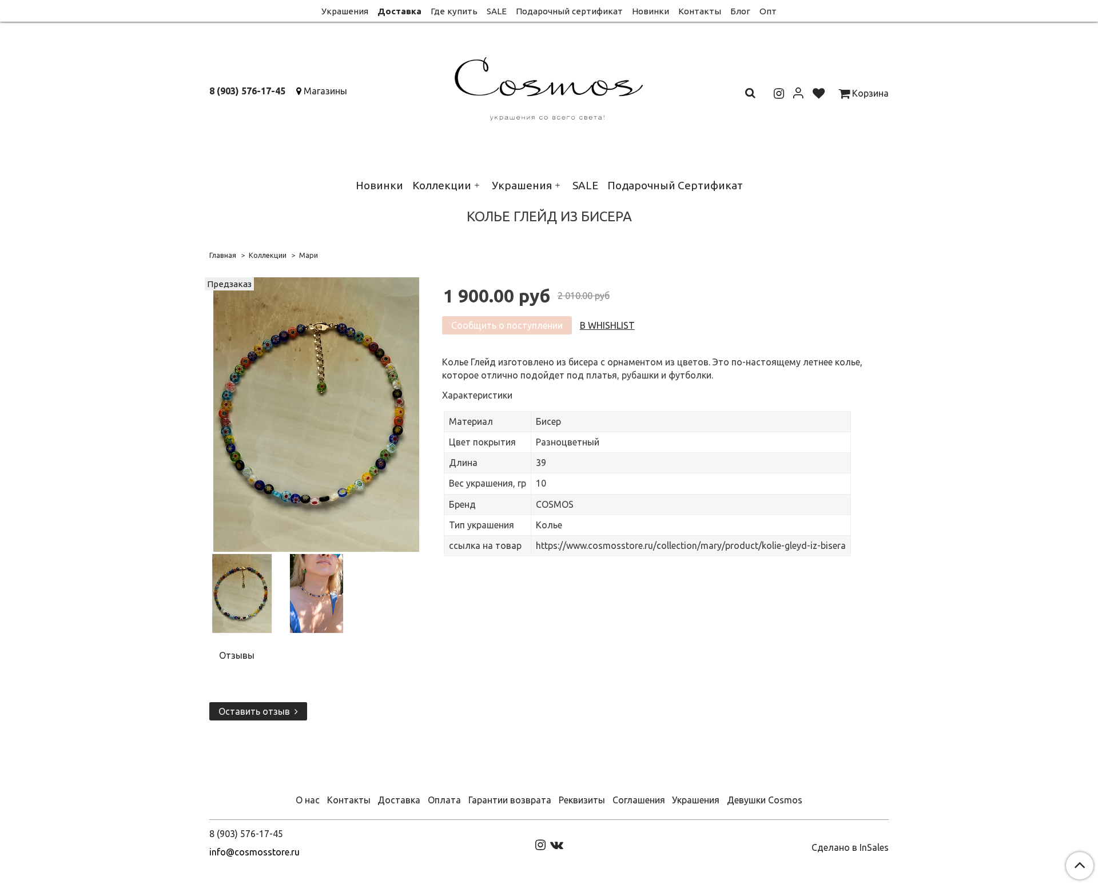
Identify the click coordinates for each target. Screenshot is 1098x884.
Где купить (454, 11)
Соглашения (638, 800)
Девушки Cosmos (764, 800)
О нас (308, 800)
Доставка (399, 11)
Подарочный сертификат (569, 11)
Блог (740, 11)
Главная (222, 255)
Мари (308, 255)
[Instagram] (540, 844)
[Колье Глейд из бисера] (316, 413)
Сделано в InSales (850, 847)
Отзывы (236, 655)
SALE (497, 11)
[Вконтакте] (556, 844)
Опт (768, 11)
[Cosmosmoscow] (549, 86)
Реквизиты (582, 800)
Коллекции (441, 185)
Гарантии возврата (509, 800)
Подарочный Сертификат (675, 185)
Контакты (699, 11)
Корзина (869, 93)
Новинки (650, 11)
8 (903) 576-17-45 (247, 91)
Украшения (344, 11)
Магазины (325, 91)
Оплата (444, 800)
